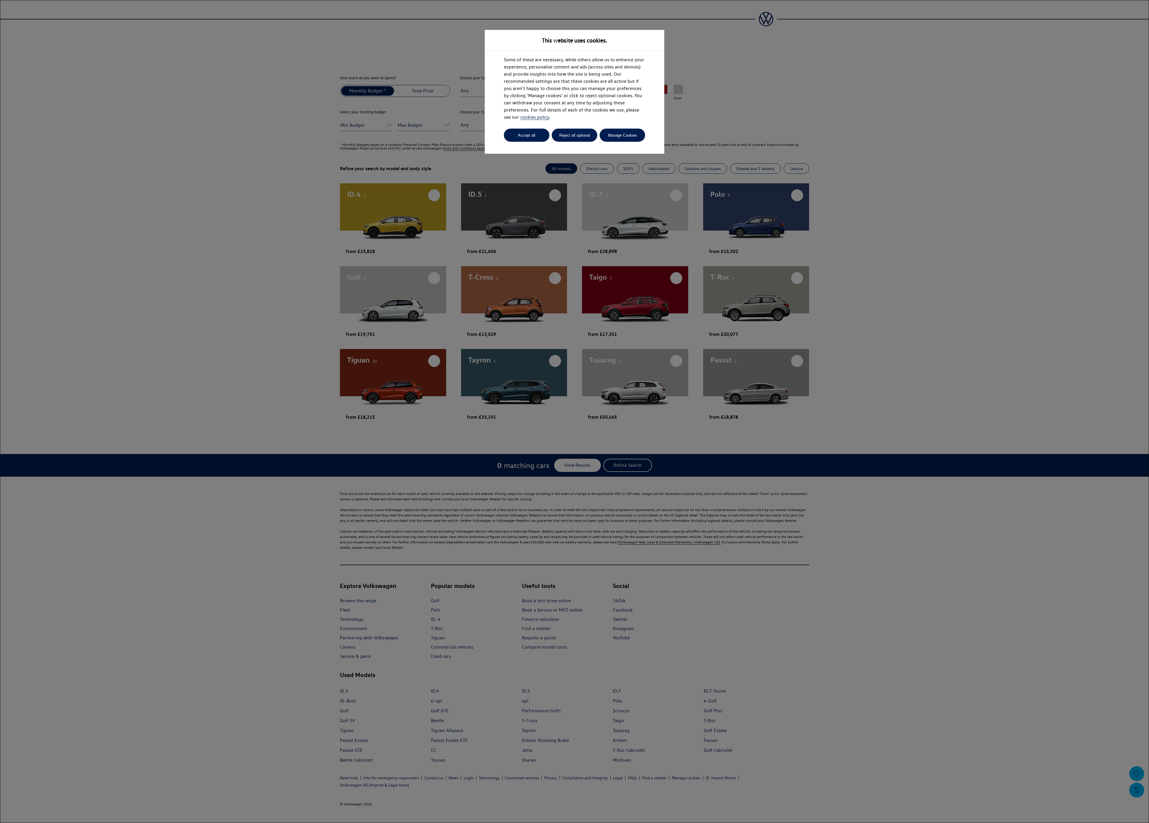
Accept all (526, 135)
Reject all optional (574, 135)
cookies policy (534, 117)
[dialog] (574, 411)
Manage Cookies (622, 135)
